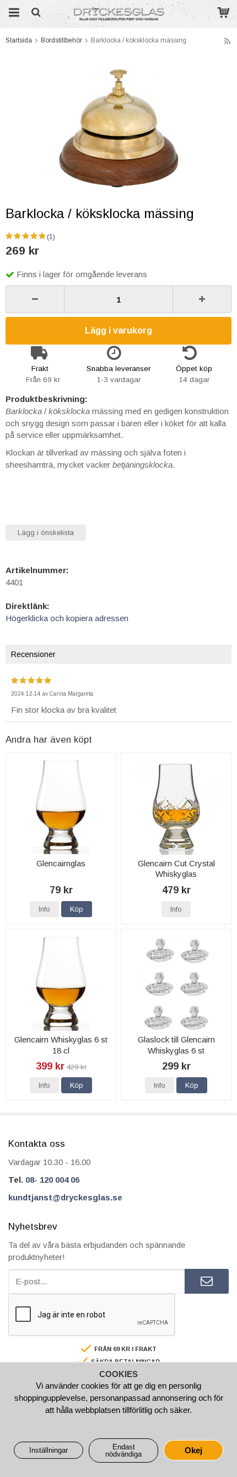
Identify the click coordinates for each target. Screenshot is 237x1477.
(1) (51, 237)
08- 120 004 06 (52, 1179)
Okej (193, 1450)
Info (44, 909)
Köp (76, 909)
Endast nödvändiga (123, 1450)
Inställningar (48, 1450)
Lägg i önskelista (46, 532)
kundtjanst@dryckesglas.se (65, 1197)
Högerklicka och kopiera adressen (67, 618)
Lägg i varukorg (118, 330)
